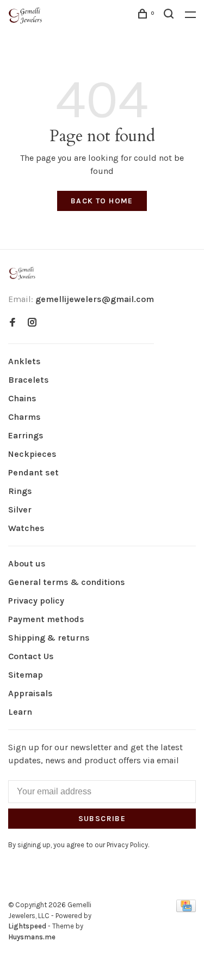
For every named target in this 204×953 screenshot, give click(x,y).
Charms (24, 417)
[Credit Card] (186, 909)
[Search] (170, 15)
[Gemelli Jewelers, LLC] (22, 273)
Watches (26, 528)
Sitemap (25, 674)
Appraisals (30, 693)
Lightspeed (27, 926)
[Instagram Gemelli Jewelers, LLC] (32, 323)
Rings (20, 491)
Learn (20, 712)
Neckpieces (32, 454)
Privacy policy (36, 600)
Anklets (24, 361)
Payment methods (46, 619)
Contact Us (31, 656)
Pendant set (33, 472)
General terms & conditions (66, 582)
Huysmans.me (31, 937)
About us (27, 563)
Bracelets (28, 380)
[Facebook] (12, 323)
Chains (22, 398)
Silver (20, 509)
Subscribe (102, 818)
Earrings (26, 435)
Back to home (102, 201)
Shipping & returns (49, 637)
